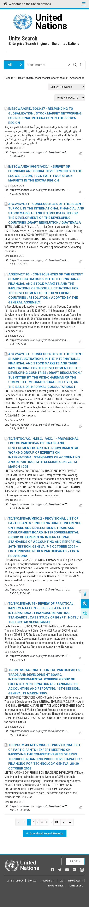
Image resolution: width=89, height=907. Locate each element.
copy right (48, 881)
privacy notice (55, 886)
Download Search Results (46, 833)
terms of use (75, 886)
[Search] (75, 64)
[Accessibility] (85, 594)
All (10, 65)
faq (61, 881)
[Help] (80, 64)
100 (57, 822)
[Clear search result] (69, 64)
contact (32, 881)
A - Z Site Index (15, 881)
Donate (75, 861)
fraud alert (75, 881)
